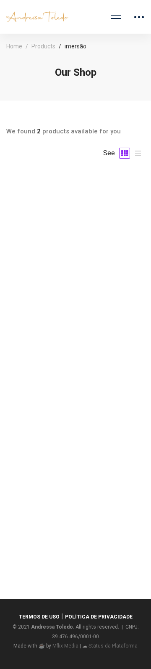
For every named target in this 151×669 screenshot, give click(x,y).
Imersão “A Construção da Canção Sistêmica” (75, 544)
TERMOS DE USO (39, 617)
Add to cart (75, 242)
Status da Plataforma (113, 646)
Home (14, 46)
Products (43, 46)
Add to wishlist (75, 268)
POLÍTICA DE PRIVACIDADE (99, 617)
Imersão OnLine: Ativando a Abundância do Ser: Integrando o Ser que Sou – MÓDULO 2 (75, 348)
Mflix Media (65, 646)
